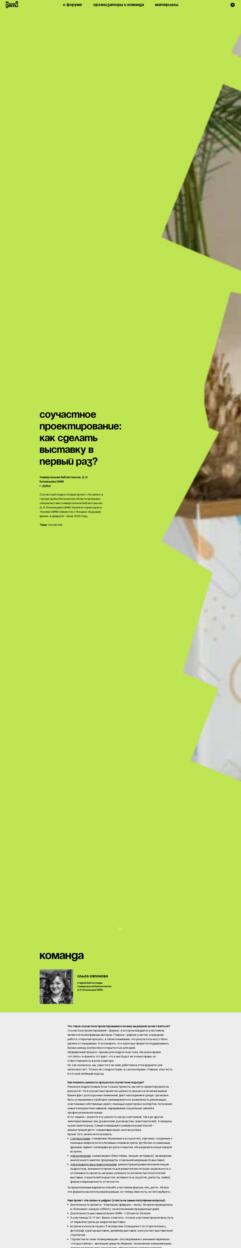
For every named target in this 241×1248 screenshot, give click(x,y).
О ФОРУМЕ (72, 5)
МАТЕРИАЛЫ (166, 5)
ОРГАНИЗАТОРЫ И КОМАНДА (118, 5)
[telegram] (233, 5)
